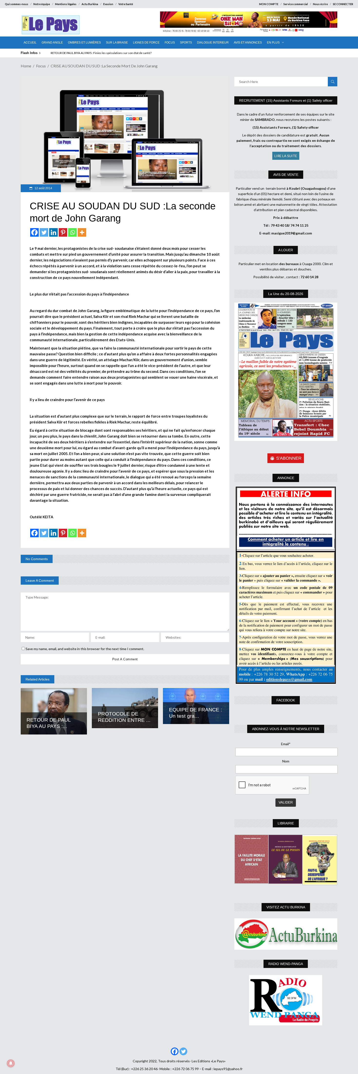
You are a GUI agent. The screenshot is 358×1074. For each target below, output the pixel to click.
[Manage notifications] (11, 1063)
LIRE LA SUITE (285, 156)
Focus (41, 65)
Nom (285, 761)
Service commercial (295, 4)
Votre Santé (125, 4)
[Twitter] (44, 232)
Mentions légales (65, 4)
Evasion (108, 4)
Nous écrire (320, 4)
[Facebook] (34, 232)
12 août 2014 (43, 188)
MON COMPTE (268, 4)
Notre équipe (41, 4)
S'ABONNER (288, 458)
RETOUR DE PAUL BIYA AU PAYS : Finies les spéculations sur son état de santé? (101, 53)
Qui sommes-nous (16, 4)
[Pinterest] (63, 232)
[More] (82, 232)
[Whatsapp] (72, 232)
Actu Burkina (90, 4)
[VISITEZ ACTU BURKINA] (285, 934)
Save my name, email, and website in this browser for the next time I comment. (85, 649)
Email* (286, 744)
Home (26, 65)
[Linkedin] (53, 232)
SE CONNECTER (343, 4)
